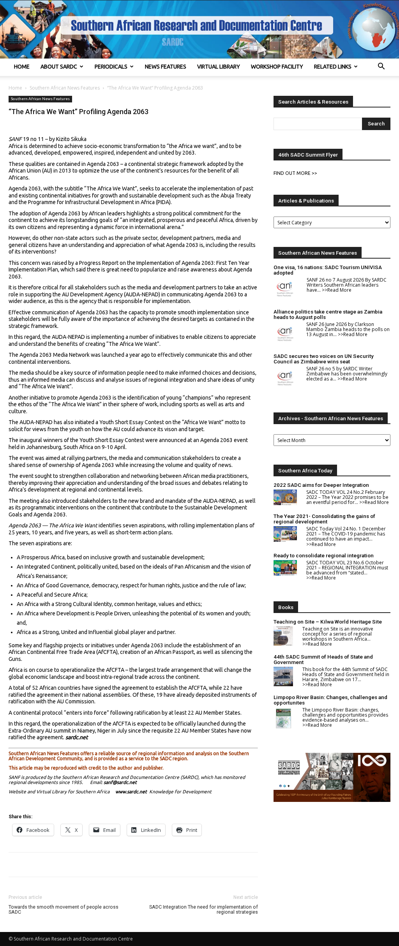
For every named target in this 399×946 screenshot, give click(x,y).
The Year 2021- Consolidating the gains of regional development (324, 519)
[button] (381, 67)
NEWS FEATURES (165, 66)
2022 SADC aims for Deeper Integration (321, 485)
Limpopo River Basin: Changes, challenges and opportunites (330, 700)
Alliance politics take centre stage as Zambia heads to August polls (328, 314)
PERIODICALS (111, 66)
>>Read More (336, 290)
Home (15, 88)
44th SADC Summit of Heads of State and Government (323, 659)
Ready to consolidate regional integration (324, 555)
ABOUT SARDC (59, 66)
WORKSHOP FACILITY (277, 66)
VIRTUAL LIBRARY (218, 66)
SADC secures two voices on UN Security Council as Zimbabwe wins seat (324, 359)
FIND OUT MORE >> (295, 173)
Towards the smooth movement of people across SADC (63, 909)
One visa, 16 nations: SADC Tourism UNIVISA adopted (328, 270)
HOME (22, 66)
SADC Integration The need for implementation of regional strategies (203, 909)
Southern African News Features (65, 88)
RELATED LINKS (332, 66)
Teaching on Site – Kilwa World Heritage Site (328, 621)
